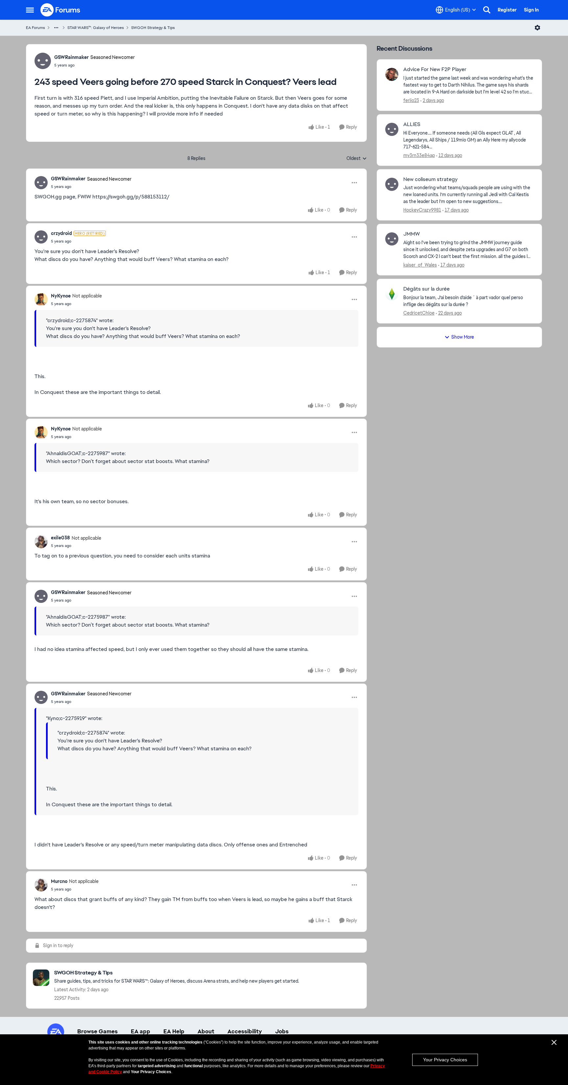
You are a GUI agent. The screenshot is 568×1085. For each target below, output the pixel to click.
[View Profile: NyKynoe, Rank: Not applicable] (41, 299)
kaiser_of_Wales (420, 265)
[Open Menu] (537, 27)
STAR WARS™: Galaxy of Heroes (95, 27)
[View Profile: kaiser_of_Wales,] (391, 238)
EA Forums (35, 27)
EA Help (173, 1031)
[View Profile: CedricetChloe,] (391, 293)
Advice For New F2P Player (434, 69)
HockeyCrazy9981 (422, 210)
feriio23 (411, 100)
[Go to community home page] (60, 9)
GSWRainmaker (71, 57)
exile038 (60, 538)
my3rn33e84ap (419, 155)
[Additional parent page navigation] (56, 27)
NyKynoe (61, 296)
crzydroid (61, 233)
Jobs (282, 1031)
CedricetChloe (419, 313)
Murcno (59, 881)
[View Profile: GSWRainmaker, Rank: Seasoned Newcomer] (43, 61)
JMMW (411, 234)
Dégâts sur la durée (426, 289)
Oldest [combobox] (356, 158)
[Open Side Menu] (30, 10)
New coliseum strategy (430, 179)
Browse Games (97, 1031)
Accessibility (244, 1031)
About (206, 1031)
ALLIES (411, 124)
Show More (462, 337)
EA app (140, 1031)
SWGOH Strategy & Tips (153, 27)
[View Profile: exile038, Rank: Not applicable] (41, 541)
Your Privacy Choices (445, 1059)
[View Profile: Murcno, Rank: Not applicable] (41, 884)
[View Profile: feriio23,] (391, 74)
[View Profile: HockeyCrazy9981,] (391, 184)
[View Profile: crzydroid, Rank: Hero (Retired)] (41, 237)
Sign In (531, 10)
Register (507, 10)
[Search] (487, 10)
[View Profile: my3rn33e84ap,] (391, 129)
